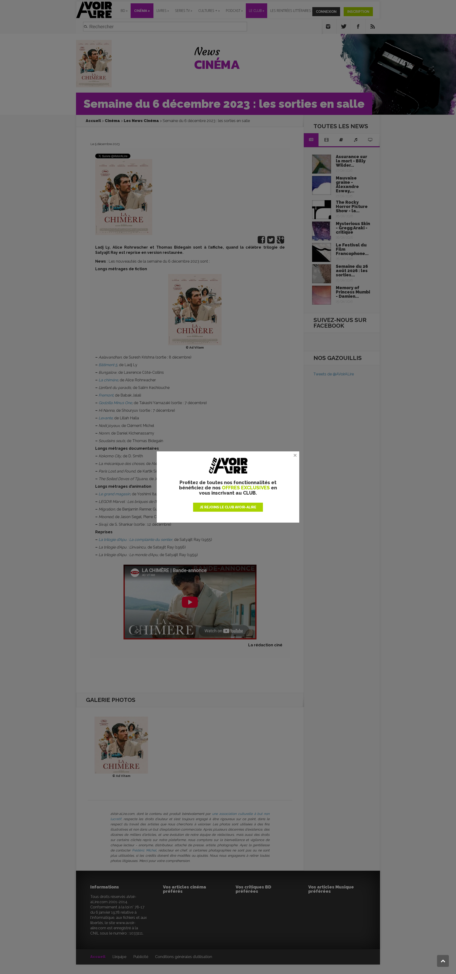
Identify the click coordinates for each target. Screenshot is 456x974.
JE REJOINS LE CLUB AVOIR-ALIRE (228, 507)
